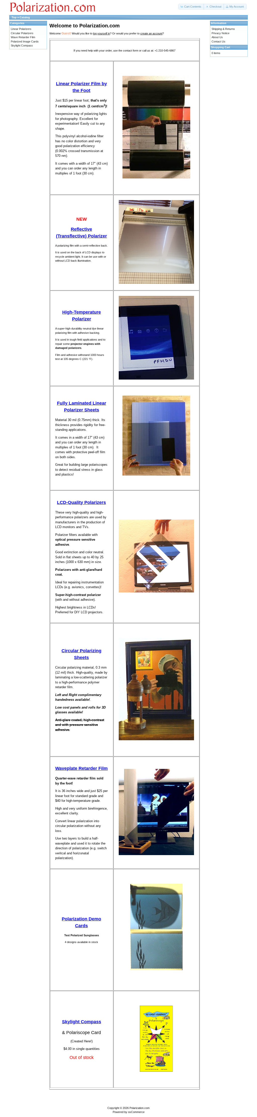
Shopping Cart (220, 47)
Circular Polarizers (22, 33)
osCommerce (136, 1111)
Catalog (25, 17)
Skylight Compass (22, 45)
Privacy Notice (220, 33)
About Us (217, 37)
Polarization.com (140, 1107)
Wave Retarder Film (23, 37)
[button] (191, 7)
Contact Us (218, 41)
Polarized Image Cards (25, 41)
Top (14, 17)
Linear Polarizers (21, 28)
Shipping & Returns (223, 28)
